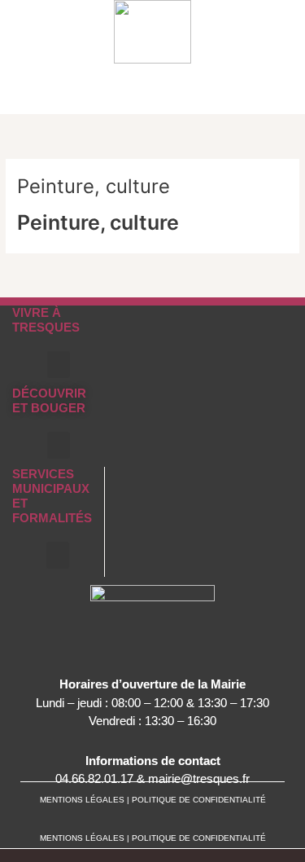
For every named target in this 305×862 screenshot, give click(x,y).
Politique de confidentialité (199, 837)
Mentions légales (83, 837)
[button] (290, 97)
